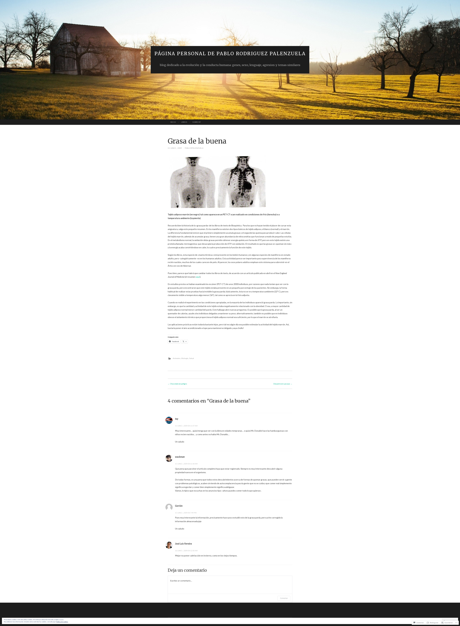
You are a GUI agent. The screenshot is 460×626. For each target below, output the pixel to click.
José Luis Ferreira (183, 543)
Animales (177, 358)
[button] (217, 180)
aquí (198, 276)
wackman (180, 456)
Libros (184, 122)
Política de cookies (62, 622)
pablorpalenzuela (194, 148)
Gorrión (179, 505)
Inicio (173, 122)
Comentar (284, 598)
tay (176, 418)
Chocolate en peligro (177, 384)
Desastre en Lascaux (282, 384)
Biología (184, 358)
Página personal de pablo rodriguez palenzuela (230, 54)
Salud (191, 358)
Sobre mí (197, 122)
